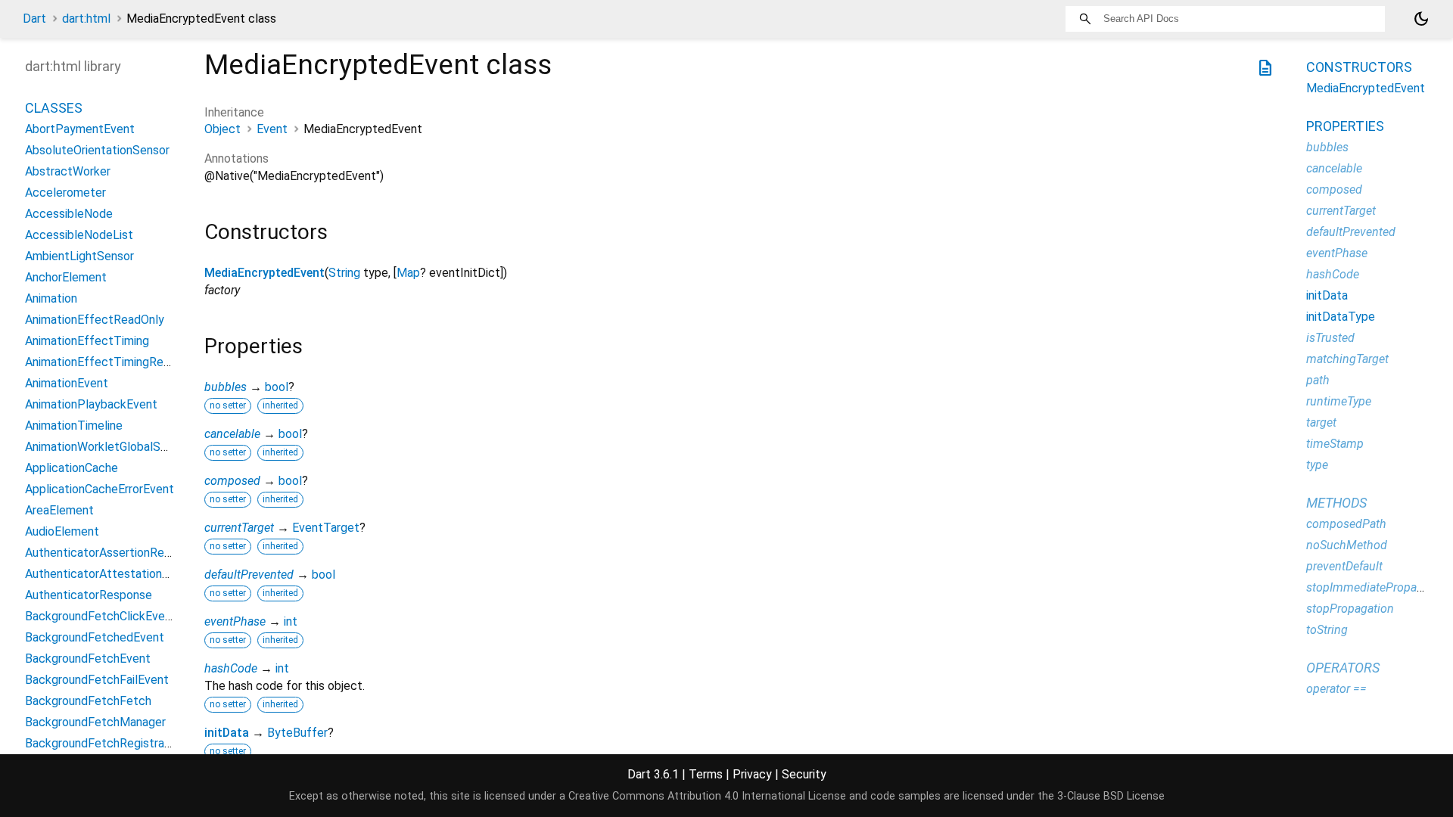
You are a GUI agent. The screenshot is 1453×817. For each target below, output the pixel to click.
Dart (34, 18)
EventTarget (325, 527)
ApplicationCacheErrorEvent (99, 489)
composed (232, 481)
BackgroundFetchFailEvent (97, 680)
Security (804, 774)
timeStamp (1335, 443)
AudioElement (62, 531)
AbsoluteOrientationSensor (97, 150)
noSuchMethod (1346, 545)
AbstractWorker (67, 171)
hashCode (230, 668)
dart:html (86, 18)
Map (408, 273)
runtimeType (1338, 401)
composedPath (1346, 524)
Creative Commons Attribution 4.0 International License (707, 796)
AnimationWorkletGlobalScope (106, 447)
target (1321, 422)
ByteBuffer (297, 732)
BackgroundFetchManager (95, 722)
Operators (1343, 668)
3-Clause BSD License (1111, 796)
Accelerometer (65, 192)
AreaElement (59, 510)
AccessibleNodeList (79, 235)
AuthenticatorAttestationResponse (120, 574)
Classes (53, 108)
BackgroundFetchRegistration (105, 743)
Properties (1345, 126)
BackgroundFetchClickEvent (100, 616)
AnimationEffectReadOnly (94, 319)
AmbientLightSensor (79, 256)
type (1317, 465)
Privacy (752, 774)
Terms (706, 774)
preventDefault (1344, 566)
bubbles (225, 387)
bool (276, 387)
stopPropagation (1350, 608)
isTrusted (1330, 338)
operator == (1336, 689)
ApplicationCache (71, 468)
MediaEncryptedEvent (264, 273)
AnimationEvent (66, 383)
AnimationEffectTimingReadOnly (112, 362)
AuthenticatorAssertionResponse (114, 552)
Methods (1336, 503)
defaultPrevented (249, 574)
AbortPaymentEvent (80, 129)
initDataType (1340, 316)
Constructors (1359, 67)
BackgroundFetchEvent (88, 658)
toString (1327, 630)
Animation (51, 298)
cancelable (232, 434)
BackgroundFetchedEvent (94, 637)
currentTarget (239, 527)
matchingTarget (1347, 359)
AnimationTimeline (74, 425)
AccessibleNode (69, 214)
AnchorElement (66, 277)
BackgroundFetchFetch (88, 701)
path (1318, 380)
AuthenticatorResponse (88, 595)
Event (272, 129)
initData (226, 732)
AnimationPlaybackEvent (91, 404)
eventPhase (235, 621)
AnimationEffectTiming (87, 341)
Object (222, 129)
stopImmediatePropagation (1378, 587)
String (344, 273)
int (290, 621)
